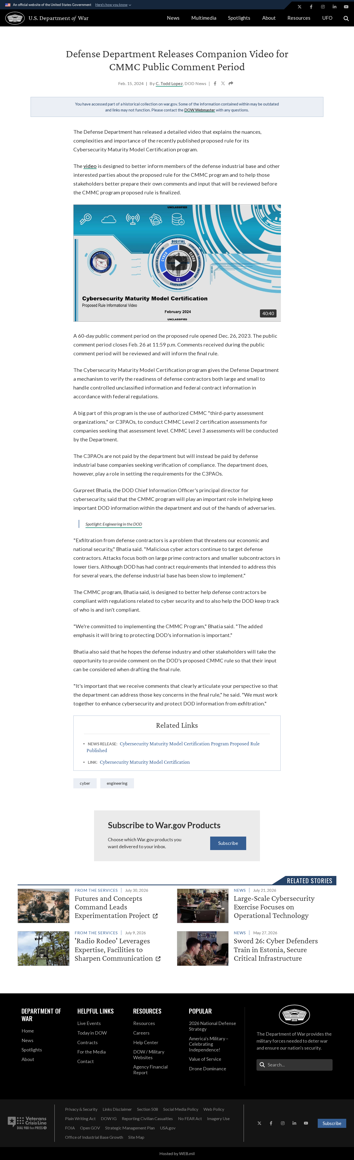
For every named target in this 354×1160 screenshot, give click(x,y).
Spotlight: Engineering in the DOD (114, 523)
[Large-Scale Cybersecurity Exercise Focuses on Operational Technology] (254, 905)
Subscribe (228, 843)
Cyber (85, 783)
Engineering (117, 783)
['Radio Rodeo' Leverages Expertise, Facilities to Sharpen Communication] (95, 947)
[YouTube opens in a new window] (346, 7)
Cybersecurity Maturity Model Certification (145, 762)
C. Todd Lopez (169, 83)
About (269, 18)
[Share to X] (223, 84)
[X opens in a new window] (299, 7)
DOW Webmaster (199, 110)
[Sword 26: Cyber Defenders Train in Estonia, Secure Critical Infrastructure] (254, 947)
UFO (327, 18)
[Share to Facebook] (215, 84)
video (90, 166)
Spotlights (239, 18)
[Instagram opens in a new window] (323, 7)
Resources (298, 18)
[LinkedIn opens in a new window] (334, 7)
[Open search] (346, 18)
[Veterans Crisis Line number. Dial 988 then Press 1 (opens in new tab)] (27, 1123)
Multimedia (203, 18)
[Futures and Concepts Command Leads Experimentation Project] (95, 905)
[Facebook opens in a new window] (311, 7)
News (173, 18)
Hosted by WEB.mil (177, 1153)
